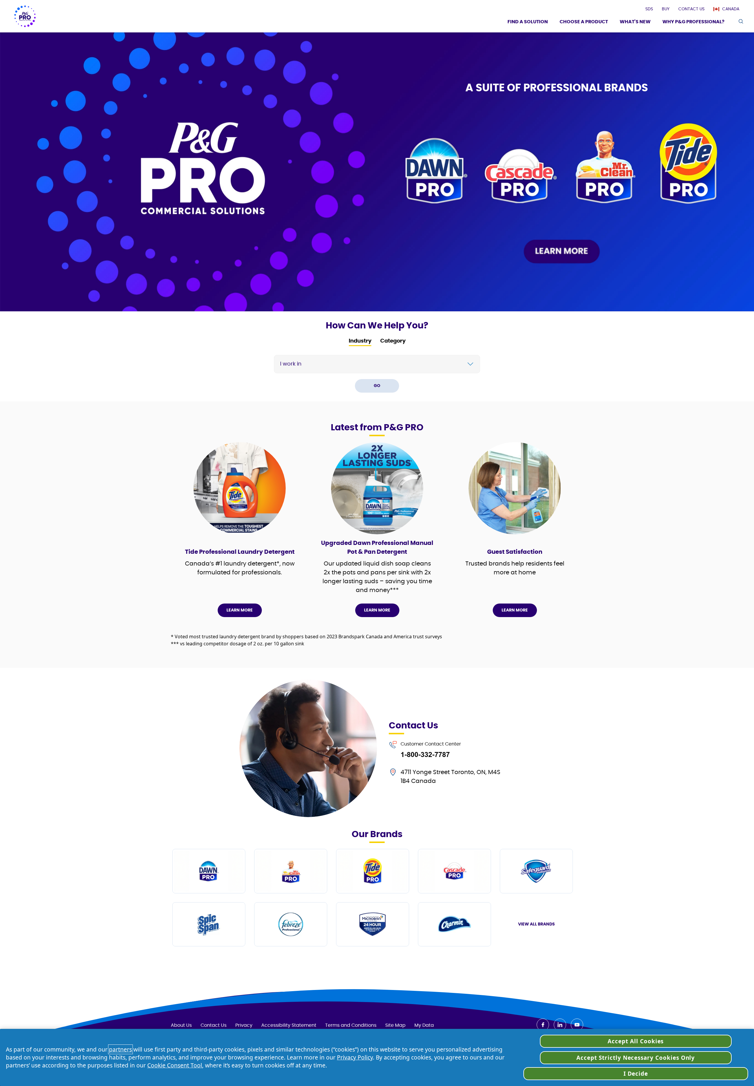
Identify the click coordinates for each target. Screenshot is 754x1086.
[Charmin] (454, 924)
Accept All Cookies (636, 1041)
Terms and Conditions (350, 1025)
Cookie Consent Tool (174, 1065)
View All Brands (536, 924)
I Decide (636, 1073)
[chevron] (470, 364)
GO (377, 386)
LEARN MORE (239, 610)
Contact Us (213, 1025)
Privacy (243, 1025)
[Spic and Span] (208, 924)
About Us (181, 1025)
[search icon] (740, 21)
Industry (360, 341)
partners (120, 1049)
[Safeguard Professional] (536, 871)
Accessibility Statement (288, 1025)
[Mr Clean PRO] (290, 871)
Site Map (395, 1025)
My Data (424, 1025)
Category (393, 341)
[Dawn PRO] (208, 871)
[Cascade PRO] (454, 871)
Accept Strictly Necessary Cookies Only (635, 1058)
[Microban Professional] (372, 924)
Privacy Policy (355, 1057)
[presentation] (649, 9)
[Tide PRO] (372, 871)
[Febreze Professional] (290, 924)
